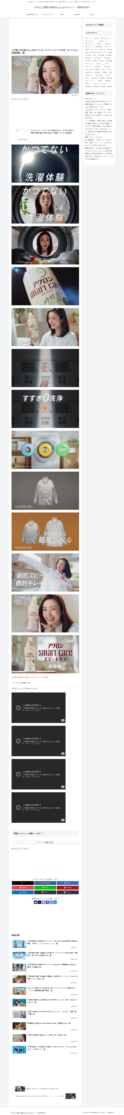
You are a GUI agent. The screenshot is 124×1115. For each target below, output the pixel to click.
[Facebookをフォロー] (47, 902)
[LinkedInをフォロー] (55, 902)
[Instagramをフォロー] (51, 902)
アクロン (20, 99)
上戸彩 (26, 99)
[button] (45, 892)
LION (14, 99)
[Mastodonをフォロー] (43, 902)
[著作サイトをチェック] (35, 902)
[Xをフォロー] (39, 902)
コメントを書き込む (45, 842)
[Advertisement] (45, 34)
